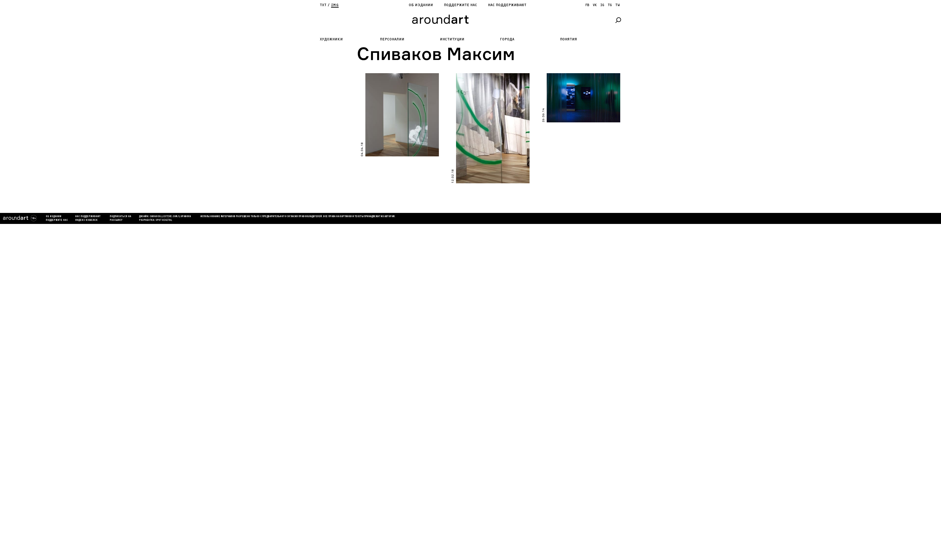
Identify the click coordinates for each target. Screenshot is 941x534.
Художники (331, 39)
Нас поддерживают (507, 5)
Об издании (421, 5)
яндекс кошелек (86, 220)
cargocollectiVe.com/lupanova (170, 217)
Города (507, 39)
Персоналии (392, 39)
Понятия (568, 39)
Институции (452, 39)
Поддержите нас (460, 5)
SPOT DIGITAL (164, 220)
